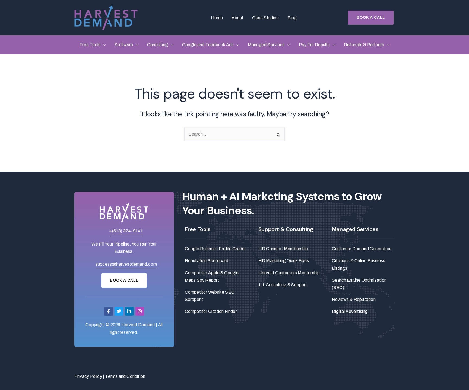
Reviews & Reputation (354, 299)
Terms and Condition (125, 376)
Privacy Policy (88, 376)
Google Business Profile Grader (215, 248)
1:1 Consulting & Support (282, 284)
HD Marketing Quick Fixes (283, 260)
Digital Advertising (350, 311)
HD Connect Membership (283, 248)
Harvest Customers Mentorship (289, 273)
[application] (103, 44)
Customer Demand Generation (361, 248)
